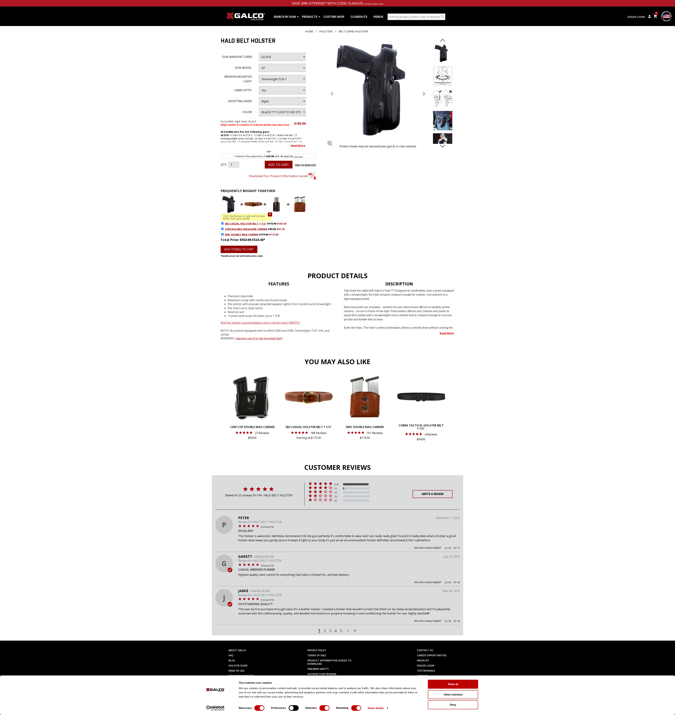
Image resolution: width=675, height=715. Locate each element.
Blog (232, 660)
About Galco (237, 650)
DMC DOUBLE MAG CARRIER (241, 234)
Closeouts (359, 17)
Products (309, 17)
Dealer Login (636, 16)
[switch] (294, 708)
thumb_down (455, 548)
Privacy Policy (316, 650)
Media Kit (423, 660)
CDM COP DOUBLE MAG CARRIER (252, 427)
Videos (378, 17)
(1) (335, 488)
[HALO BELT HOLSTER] (378, 90)
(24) (336, 484)
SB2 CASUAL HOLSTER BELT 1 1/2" (245, 223)
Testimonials (426, 670)
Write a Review (432, 494)
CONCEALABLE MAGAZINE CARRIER (246, 229)
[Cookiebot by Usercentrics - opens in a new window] (215, 708)
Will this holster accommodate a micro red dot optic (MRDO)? (260, 323)
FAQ (231, 655)
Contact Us (425, 650)
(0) (335, 492)
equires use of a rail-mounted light (259, 338)
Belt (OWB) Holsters (353, 31)
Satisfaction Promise (321, 674)
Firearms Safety (318, 669)
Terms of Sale (316, 655)
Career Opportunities (431, 655)
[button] (270, 214)
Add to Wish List (305, 165)
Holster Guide (238, 665)
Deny (453, 704)
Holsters (326, 31)
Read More (298, 145)
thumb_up (446, 548)
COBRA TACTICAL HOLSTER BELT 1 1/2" (421, 427)
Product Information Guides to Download (329, 662)
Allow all (453, 684)
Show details (376, 708)
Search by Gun (285, 17)
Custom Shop (333, 17)
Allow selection (453, 694)
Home (309, 31)
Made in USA (236, 670)
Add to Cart (278, 164)
